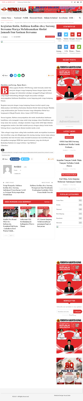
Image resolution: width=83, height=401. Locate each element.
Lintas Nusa (6, 18)
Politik (25, 18)
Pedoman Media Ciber (24, 2)
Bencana (69, 156)
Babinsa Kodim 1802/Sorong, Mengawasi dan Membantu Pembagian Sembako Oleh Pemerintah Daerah (41, 188)
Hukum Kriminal (50, 18)
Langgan (78, 311)
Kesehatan (63, 18)
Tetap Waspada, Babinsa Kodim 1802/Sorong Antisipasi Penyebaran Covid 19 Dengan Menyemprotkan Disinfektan (14, 190)
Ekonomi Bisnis (36, 18)
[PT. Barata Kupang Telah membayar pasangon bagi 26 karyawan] (45, 212)
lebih (71, 18)
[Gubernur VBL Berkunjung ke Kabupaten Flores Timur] (27, 212)
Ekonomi (59, 223)
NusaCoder (67, 395)
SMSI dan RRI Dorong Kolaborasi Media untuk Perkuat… (69, 144)
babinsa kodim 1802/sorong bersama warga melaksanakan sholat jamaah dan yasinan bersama (27, 152)
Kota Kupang (60, 214)
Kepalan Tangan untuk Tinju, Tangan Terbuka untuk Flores (69, 163)
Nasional (17, 18)
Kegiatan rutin (6, 155)
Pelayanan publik (69, 174)
